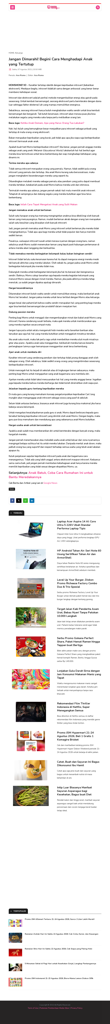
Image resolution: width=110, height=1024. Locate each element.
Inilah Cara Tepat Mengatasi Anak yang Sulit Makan (49, 204)
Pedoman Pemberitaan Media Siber (54, 1008)
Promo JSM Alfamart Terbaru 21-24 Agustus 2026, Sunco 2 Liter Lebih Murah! (59, 919)
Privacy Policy (76, 1008)
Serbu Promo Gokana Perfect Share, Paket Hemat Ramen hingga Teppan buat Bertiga (78, 641)
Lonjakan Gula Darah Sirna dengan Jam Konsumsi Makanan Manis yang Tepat (79, 674)
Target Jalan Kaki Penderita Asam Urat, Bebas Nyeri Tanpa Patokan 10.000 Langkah (78, 612)
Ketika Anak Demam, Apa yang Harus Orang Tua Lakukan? (52, 123)
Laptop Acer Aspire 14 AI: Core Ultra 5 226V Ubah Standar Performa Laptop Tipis (76, 525)
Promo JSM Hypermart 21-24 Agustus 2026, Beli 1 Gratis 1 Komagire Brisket (75, 736)
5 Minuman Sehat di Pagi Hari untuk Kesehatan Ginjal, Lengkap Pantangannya (60, 963)
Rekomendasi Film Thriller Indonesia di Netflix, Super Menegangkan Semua (73, 707)
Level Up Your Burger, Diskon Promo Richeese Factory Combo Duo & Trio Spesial (77, 583)
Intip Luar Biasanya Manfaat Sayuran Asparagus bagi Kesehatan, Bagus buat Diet (74, 791)
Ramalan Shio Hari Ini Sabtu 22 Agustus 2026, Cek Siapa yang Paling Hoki (58, 949)
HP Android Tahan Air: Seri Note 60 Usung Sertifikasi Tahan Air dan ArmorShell (79, 554)
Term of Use (33, 1008)
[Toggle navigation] (12, 7)
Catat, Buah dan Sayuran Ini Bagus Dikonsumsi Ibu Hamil (78, 763)
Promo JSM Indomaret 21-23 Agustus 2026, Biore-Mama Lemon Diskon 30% (59, 978)
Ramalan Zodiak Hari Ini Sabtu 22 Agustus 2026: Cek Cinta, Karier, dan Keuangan (61, 934)
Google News (50, 483)
